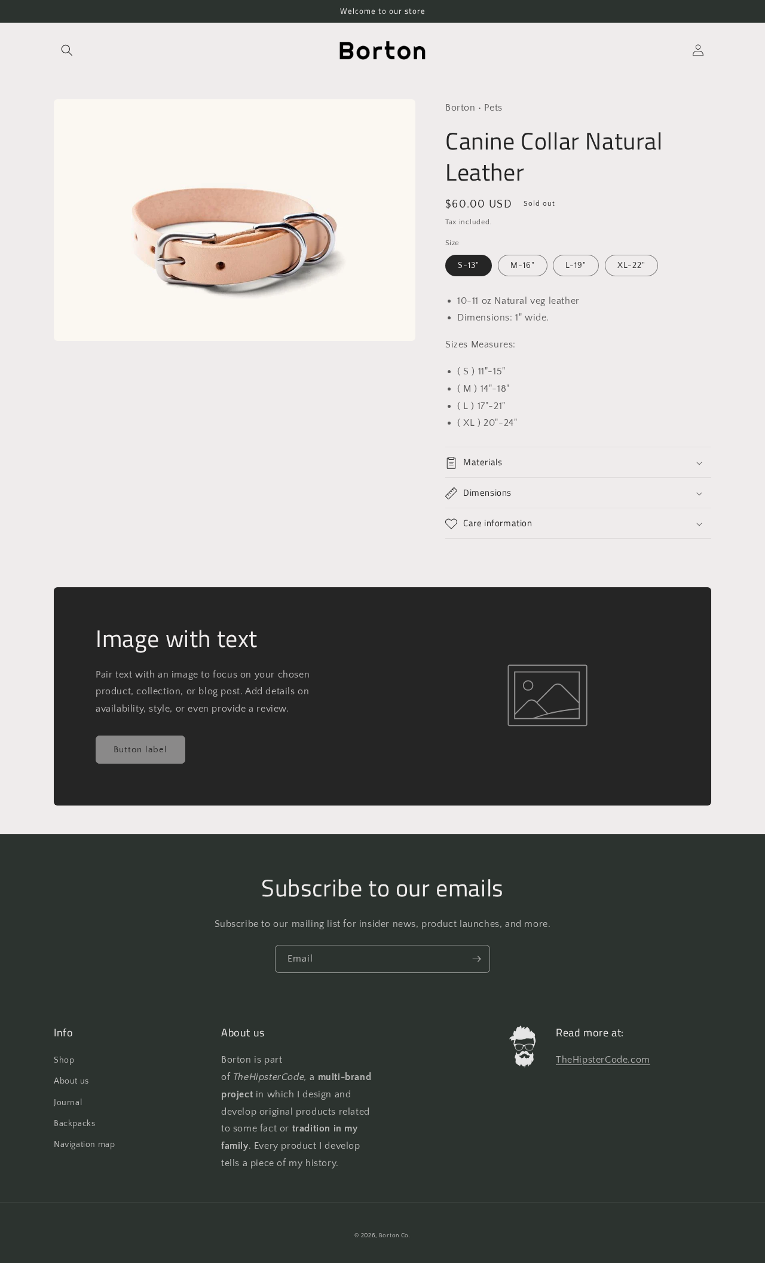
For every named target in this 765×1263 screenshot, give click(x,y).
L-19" (575, 265)
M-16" (522, 265)
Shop (64, 1060)
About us (71, 1081)
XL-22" (631, 265)
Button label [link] (140, 750)
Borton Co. (395, 1236)
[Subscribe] (476, 959)
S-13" (468, 265)
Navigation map (84, 1144)
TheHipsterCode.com (603, 1059)
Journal (68, 1103)
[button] (67, 50)
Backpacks (74, 1123)
